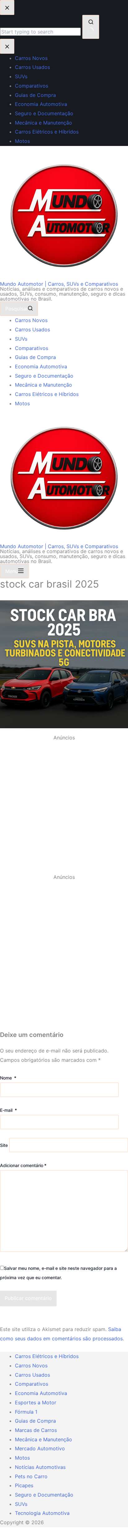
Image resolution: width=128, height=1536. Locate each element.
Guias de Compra (35, 357)
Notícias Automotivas (40, 1467)
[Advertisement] (64, 806)
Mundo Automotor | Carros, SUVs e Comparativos (59, 284)
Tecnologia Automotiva (42, 1513)
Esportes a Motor (35, 1402)
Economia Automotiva (41, 366)
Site (4, 1145)
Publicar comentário (28, 1298)
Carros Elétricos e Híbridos (47, 394)
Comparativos (31, 348)
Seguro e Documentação (44, 376)
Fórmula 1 (26, 1412)
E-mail (8, 1110)
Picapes (24, 1485)
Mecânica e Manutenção (43, 385)
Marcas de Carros (36, 1430)
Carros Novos (31, 320)
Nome (8, 1077)
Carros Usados (32, 329)
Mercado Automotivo (40, 1448)
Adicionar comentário (23, 1165)
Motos (22, 403)
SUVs (21, 339)
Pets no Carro (31, 1476)
